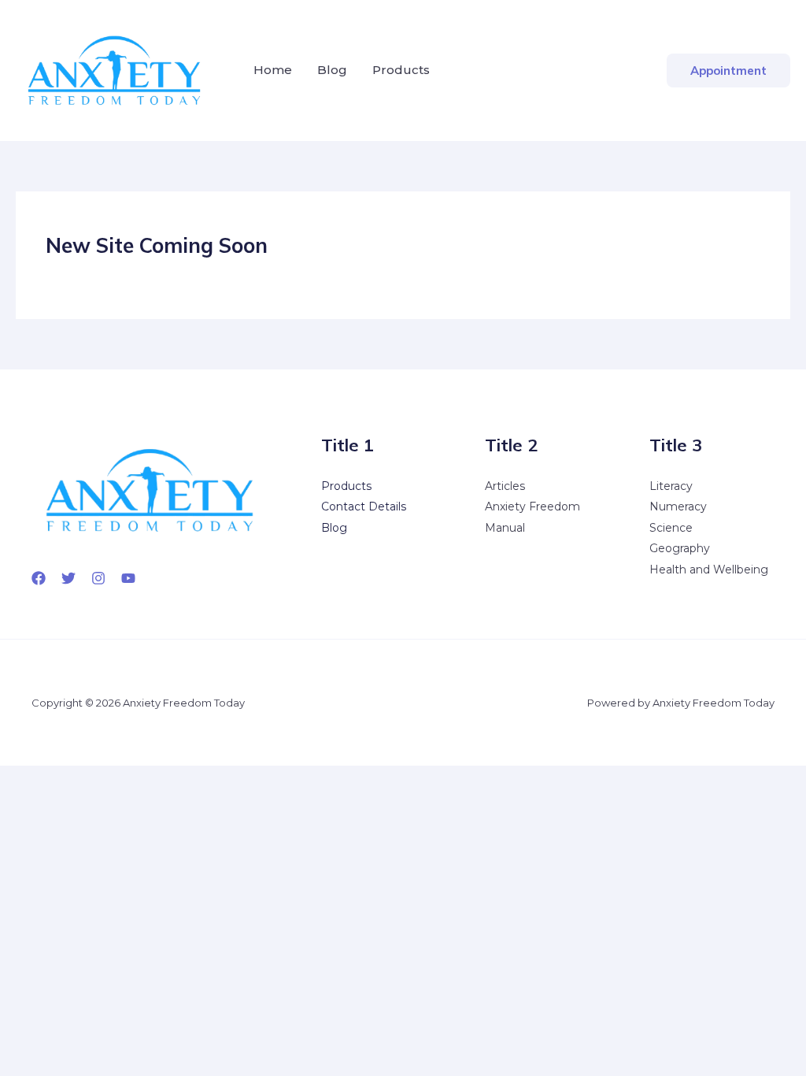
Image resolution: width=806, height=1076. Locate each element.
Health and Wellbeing (708, 569)
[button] (728, 70)
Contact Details (363, 506)
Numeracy (678, 506)
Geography (679, 548)
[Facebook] (38, 578)
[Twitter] (68, 578)
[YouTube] (128, 578)
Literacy (671, 486)
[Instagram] (98, 578)
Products (401, 69)
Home (272, 69)
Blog (332, 69)
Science (671, 528)
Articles (505, 486)
